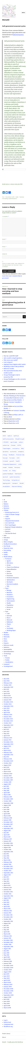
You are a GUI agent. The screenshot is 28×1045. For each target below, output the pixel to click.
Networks (7, 637)
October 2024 (8, 704)
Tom (3, 197)
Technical (8, 558)
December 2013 (8, 866)
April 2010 (7, 957)
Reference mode (8, 645)
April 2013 (7, 883)
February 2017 (8, 839)
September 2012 (8, 896)
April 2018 (7, 813)
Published (10, 622)
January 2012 (7, 913)
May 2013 (6, 881)
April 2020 (7, 769)
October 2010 (7, 944)
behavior (6, 506)
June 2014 (6, 856)
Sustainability (8, 649)
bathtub (16, 436)
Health (9, 603)
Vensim (21, 483)
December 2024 (8, 702)
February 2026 (8, 683)
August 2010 (7, 948)
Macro (9, 618)
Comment (5, 216)
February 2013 (8, 887)
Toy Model (10, 628)
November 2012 (8, 891)
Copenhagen (7, 448)
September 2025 (8, 687)
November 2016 (8, 843)
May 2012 (6, 904)
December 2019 (8, 778)
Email (4, 246)
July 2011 (6, 925)
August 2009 (7, 972)
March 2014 (7, 860)
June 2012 (6, 902)
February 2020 (8, 773)
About (10, 417)
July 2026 (6, 678)
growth (12, 461)
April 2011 (6, 932)
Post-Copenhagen (10, 525)
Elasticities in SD (14, 421)
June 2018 (6, 809)
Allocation (10, 563)
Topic (7, 588)
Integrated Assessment (10, 464)
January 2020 (8, 775)
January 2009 (8, 986)
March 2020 (7, 771)
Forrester (12, 458)
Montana (17, 467)
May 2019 (6, 790)
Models (10, 467)
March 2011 (7, 934)
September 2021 (8, 754)
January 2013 (7, 889)
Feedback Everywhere (10, 544)
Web (8, 586)
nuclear (5, 470)
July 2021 (6, 757)
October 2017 (7, 826)
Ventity (7, 660)
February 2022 (8, 752)
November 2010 (8, 942)
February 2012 (8, 910)
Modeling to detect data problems (14, 366)
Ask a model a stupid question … (13, 358)
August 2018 (7, 805)
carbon (21, 442)
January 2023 (7, 740)
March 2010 (7, 959)
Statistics (6, 647)
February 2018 (8, 818)
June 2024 (6, 708)
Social (8, 609)
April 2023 (7, 735)
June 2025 (6, 691)
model (5, 467)
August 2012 (7, 898)
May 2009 (7, 978)
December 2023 (8, 719)
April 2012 (7, 906)
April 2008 (7, 1005)
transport (15, 483)
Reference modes (9, 368)
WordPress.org (8, 1026)
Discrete (9, 573)
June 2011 (6, 927)
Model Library (8, 556)
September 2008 (8, 995)
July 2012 (6, 900)
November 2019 (8, 780)
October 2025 (7, 685)
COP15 (19, 445)
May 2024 (6, 710)
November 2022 (8, 742)
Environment (11, 601)
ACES (4, 436)
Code (8, 613)
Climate (13, 445)
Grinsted (5, 461)
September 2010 (8, 946)
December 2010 (8, 940)
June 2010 (6, 953)
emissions (21, 451)
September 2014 (8, 851)
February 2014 (8, 862)
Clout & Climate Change (12, 514)
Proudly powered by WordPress (15, 1042)
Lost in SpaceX (8, 362)
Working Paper (11, 630)
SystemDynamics (12, 198)
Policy (14, 470)
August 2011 (7, 923)
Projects (6, 643)
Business (22, 197)
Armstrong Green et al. (12, 512)
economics (13, 451)
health (18, 461)
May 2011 (6, 929)
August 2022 (7, 746)
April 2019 (7, 792)
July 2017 (6, 832)
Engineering (10, 599)
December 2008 (8, 988)
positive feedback (8, 474)
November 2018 (8, 799)
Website (4, 254)
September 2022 (8, 744)
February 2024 (8, 714)
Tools (5, 655)
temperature (15, 480)
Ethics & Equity (8, 542)
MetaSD (5, 20)
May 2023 (6, 733)
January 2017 (7, 841)
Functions (10, 575)
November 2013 (8, 868)
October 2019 (7, 782)
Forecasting (5, 198)
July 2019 (6, 786)
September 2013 (8, 872)
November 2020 (8, 761)
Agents (9, 561)
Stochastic (10, 582)
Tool (8, 626)
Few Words (7, 546)
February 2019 (8, 797)
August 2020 (7, 765)
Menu (23, 12)
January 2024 (7, 716)
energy (5, 455)
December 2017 (8, 822)
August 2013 (7, 875)
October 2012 (7, 894)
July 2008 (6, 999)
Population (10, 605)
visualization (6, 486)
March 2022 (7, 750)
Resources (10, 607)
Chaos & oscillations (13, 567)
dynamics (5, 451)
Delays (9, 571)
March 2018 (7, 816)
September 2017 (8, 828)
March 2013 (7, 885)
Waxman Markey (17, 486)
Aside (17, 197)
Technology (6, 480)
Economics (10, 596)
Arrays (9, 565)
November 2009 (8, 967)
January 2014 (7, 864)
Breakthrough (19, 439)
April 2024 (7, 712)
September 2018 (8, 803)
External (9, 615)
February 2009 (8, 984)
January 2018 (7, 820)
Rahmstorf (18, 474)
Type (6, 611)
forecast (5, 458)
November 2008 (8, 991)
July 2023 (6, 729)
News (5, 639)
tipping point (6, 483)
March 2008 (7, 1007)
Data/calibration (11, 569)
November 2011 (8, 917)
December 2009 (8, 965)
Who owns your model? (11, 360)
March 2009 (7, 982)
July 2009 (6, 974)
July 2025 (6, 689)
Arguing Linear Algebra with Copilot (15, 364)
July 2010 (6, 951)
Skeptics (7, 531)
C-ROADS (6, 442)
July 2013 (6, 877)
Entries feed (7, 1022)
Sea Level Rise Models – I (16, 400)
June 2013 (6, 879)
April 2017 (7, 835)
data (22, 448)
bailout (10, 436)
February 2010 (8, 961)
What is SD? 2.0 (18, 414)
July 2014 (6, 854)
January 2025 (7, 700)
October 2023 (7, 723)
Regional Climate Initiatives (13, 527)
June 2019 (6, 788)
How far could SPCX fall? (11, 356)
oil (10, 470)
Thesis (9, 624)
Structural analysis (12, 584)
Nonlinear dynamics (13, 577)
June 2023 (6, 731)
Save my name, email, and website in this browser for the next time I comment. (13, 265)
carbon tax (6, 445)
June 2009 (7, 976)
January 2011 (7, 938)
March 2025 (7, 695)
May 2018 (6, 811)
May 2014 (6, 858)
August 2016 (7, 847)
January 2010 (7, 963)
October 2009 (8, 970)
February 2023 (8, 738)
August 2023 (7, 727)
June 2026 (6, 681)
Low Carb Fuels (9, 523)
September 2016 (8, 845)
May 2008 (7, 1003)
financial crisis (20, 455)
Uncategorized (8, 666)
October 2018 (7, 801)
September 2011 (8, 921)
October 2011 (7, 919)
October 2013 (7, 870)
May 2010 (6, 955)
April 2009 (7, 980)
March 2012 (7, 908)
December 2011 (8, 915)
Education (7, 537)
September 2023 (8, 725)
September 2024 (8, 706)
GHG (18, 458)
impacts (7, 518)
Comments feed (8, 1024)
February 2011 (8, 936)
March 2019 (7, 794)
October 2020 (8, 763)
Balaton (6, 504)
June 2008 (7, 1001)
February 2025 (8, 697)
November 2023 (8, 721)
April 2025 (7, 693)
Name (4, 239)
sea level (5, 477)
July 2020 (6, 767)
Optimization (11, 580)
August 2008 (7, 997)
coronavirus (15, 448)
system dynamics (15, 477)
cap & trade (13, 442)
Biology (9, 590)
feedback (11, 455)
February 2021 (8, 759)
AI (4, 499)
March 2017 (7, 837)
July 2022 (6, 748)
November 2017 (8, 824)
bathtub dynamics (8, 439)
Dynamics (10, 594)
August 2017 (7, 830)
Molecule (9, 620)
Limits (20, 464)
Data (5, 535)
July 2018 (6, 807)
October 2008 (8, 993)
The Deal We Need (10, 533)
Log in (5, 1020)
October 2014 (7, 849)
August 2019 (7, 784)
